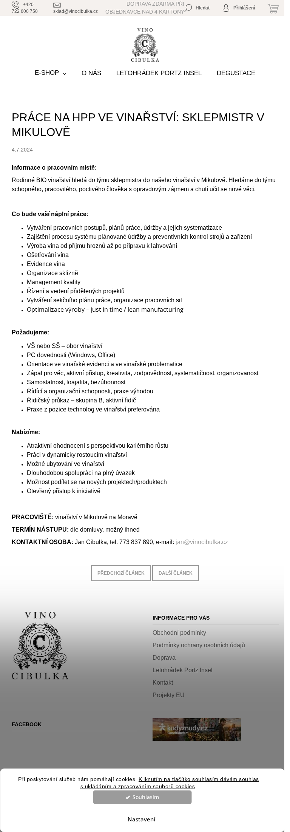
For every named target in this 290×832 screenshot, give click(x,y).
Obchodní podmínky (179, 632)
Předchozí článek (121, 573)
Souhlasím (146, 797)
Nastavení (141, 819)
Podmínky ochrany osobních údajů (199, 645)
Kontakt (163, 682)
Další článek (176, 573)
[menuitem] (50, 73)
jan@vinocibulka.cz (202, 542)
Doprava (164, 657)
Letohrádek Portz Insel (183, 670)
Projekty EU (169, 695)
